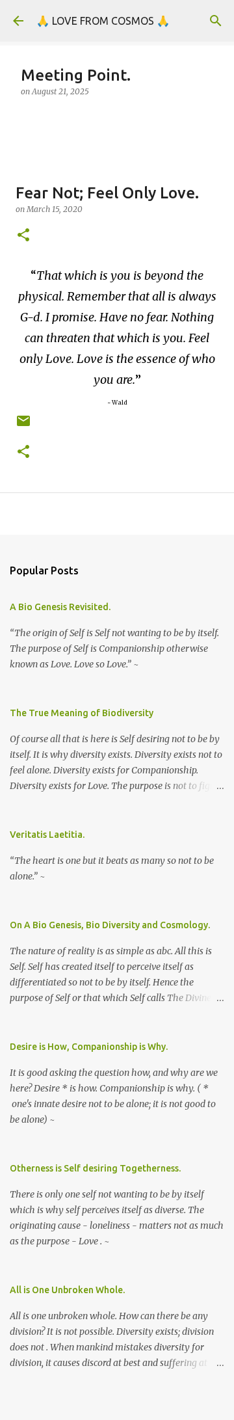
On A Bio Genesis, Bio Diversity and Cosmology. (110, 925)
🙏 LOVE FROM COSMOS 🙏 (103, 21)
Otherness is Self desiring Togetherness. (95, 1168)
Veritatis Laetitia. (47, 834)
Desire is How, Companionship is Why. (89, 1046)
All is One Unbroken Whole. (67, 1290)
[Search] (216, 20)
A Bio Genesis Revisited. (60, 607)
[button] (23, 236)
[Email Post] (23, 426)
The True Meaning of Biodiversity (81, 713)
